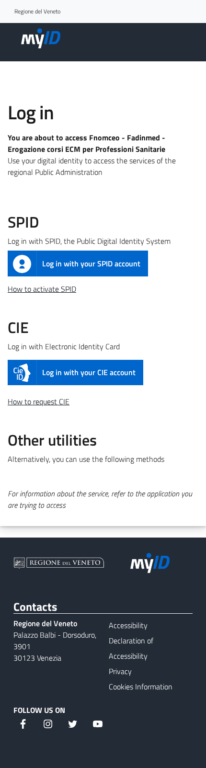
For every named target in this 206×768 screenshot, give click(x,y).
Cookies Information (140, 686)
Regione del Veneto (37, 11)
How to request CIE (38, 401)
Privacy (120, 671)
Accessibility (128, 625)
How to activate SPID (42, 289)
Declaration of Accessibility (131, 648)
